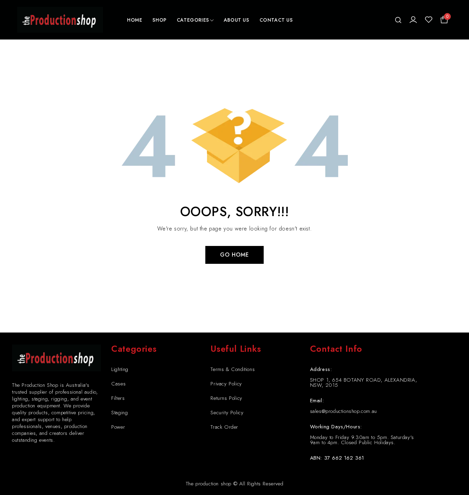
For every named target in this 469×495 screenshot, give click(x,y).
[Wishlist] (428, 20)
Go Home (234, 255)
